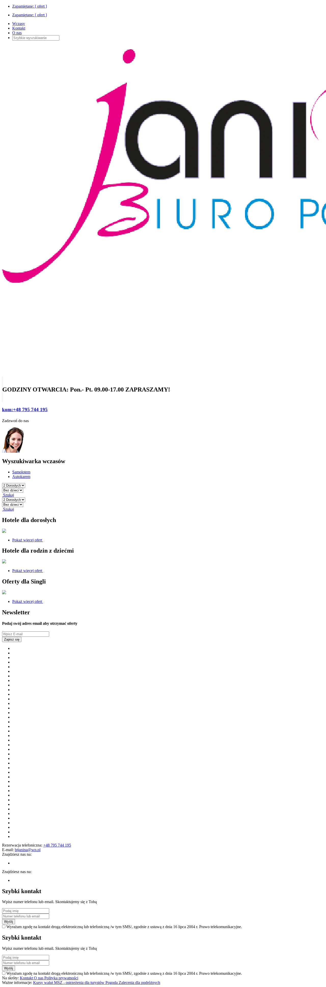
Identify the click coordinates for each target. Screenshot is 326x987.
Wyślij (8, 922)
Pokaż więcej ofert (27, 540)
